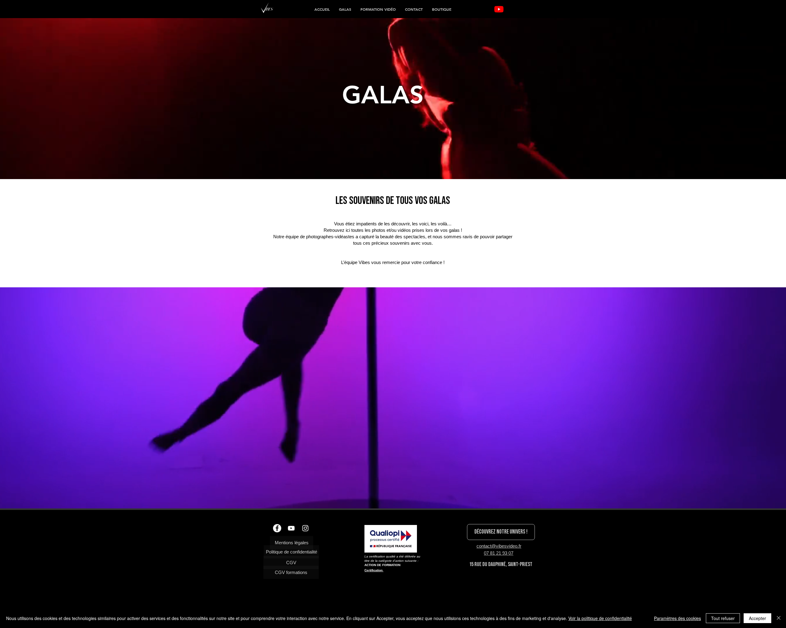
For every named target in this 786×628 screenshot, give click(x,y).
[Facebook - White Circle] (277, 528)
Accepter (757, 618)
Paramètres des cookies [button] (677, 618)
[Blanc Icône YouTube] (291, 528)
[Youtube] (499, 9)
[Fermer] (778, 618)
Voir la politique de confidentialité (600, 618)
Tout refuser (723, 618)
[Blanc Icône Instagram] (305, 528)
